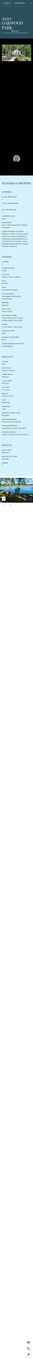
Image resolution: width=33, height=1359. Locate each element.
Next (10, 505)
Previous (4, 505)
